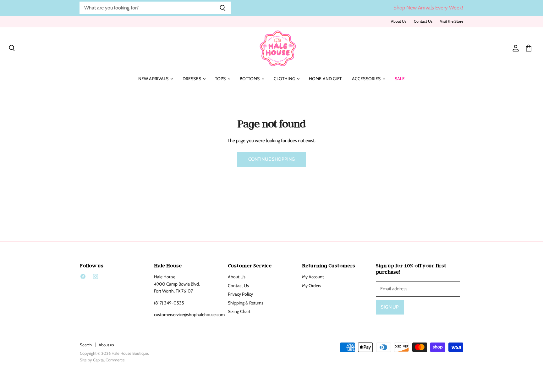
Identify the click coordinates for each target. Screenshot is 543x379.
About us (106, 344)
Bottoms (250, 78)
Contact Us (423, 21)
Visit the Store (451, 21)
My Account (313, 277)
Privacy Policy (240, 294)
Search (86, 344)
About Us (398, 21)
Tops (221, 78)
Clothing (285, 78)
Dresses (192, 78)
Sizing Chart (239, 311)
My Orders (311, 285)
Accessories (367, 78)
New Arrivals (154, 78)
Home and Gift (325, 78)
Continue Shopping (271, 159)
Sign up (390, 307)
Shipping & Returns (245, 303)
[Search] (222, 8)
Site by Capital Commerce (102, 359)
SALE (400, 78)
